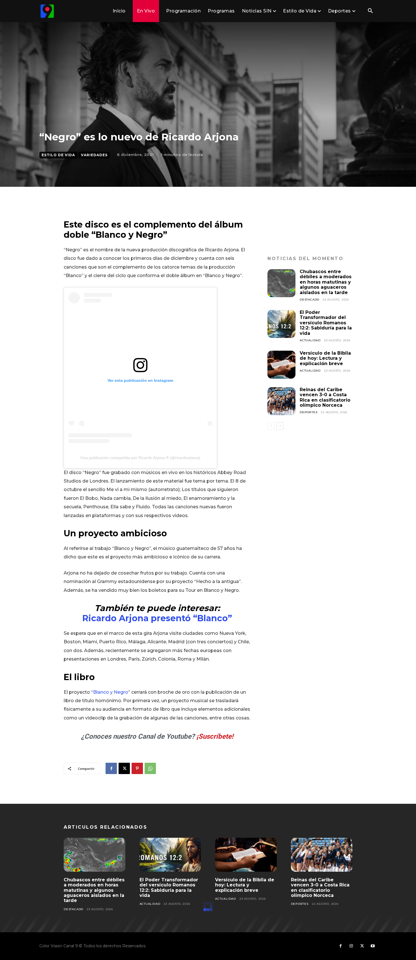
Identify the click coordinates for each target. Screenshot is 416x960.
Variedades (94, 155)
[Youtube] (373, 946)
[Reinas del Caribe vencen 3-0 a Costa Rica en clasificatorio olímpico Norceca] (281, 401)
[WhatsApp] (150, 768)
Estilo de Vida (58, 155)
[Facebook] (111, 768)
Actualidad (310, 340)
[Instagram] (351, 946)
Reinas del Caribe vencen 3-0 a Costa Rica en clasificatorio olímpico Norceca (325, 397)
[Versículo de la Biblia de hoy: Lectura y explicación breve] (281, 365)
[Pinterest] (137, 768)
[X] (124, 768)
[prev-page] (271, 426)
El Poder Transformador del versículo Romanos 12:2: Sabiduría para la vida (326, 323)
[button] (370, 11)
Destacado (309, 299)
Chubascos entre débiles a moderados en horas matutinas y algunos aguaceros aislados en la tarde (325, 282)
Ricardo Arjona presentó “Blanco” (157, 618)
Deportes (308, 412)
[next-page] (280, 426)
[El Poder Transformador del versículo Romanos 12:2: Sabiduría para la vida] (281, 324)
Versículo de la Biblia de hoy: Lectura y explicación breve (325, 358)
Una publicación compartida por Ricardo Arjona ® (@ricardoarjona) (140, 457)
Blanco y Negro (110, 692)
